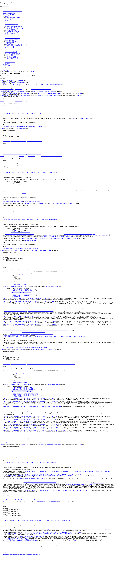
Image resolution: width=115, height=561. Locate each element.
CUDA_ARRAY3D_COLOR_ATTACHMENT (98, 235)
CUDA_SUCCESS (6, 113)
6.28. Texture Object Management (11, 46)
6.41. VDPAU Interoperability (11, 60)
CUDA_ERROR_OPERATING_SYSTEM (66, 265)
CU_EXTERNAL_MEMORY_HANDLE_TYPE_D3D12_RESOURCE (42, 316)
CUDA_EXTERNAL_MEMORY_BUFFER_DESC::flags (97, 186)
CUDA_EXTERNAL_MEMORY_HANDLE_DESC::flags (42, 334)
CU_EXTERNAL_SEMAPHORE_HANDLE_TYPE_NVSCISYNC (42, 419)
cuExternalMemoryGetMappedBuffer (11, 84)
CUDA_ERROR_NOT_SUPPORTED (34, 364)
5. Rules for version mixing (8, 15)
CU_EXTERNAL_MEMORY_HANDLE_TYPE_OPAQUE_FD (21, 289)
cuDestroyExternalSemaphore (9, 82)
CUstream (80, 93)
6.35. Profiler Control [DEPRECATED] (12, 54)
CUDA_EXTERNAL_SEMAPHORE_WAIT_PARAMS (48, 95)
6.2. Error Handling (9, 18)
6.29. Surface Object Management (11, 47)
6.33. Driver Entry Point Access (11, 52)
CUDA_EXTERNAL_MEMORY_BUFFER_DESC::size (66, 186)
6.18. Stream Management (10, 35)
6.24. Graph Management (10, 42)
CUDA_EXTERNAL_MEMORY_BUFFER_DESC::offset (17, 186)
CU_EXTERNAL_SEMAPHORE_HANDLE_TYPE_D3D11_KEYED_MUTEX (24, 392)
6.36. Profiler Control (9, 55)
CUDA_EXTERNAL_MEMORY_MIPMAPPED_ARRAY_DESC (62, 86)
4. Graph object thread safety (8, 14)
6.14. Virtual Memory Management (12, 31)
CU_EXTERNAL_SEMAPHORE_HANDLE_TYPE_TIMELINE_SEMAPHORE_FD (25, 394)
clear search (3, 6)
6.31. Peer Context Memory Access (12, 49)
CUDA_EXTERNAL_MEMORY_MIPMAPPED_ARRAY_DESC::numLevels (56, 236)
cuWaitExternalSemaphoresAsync (10, 95)
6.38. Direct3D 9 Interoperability (12, 57)
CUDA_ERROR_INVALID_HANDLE (34, 113)
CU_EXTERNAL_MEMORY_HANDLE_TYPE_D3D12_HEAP (21, 292)
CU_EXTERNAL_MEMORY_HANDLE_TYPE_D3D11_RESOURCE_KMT (23, 294)
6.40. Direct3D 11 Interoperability (12, 59)
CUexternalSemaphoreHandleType (18, 373)
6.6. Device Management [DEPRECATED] (13, 22)
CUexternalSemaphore (20, 82)
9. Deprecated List (6, 65)
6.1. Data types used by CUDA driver (12, 17)
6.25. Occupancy (8, 43)
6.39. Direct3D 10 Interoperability (12, 58)
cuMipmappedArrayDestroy (83, 118)
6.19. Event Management (10, 37)
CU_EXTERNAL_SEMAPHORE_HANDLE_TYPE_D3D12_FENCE (22, 390)
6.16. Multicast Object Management (12, 33)
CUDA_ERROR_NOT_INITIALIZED (18, 113)
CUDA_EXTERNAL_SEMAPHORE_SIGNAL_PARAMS (49, 93)
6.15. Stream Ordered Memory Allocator (13, 32)
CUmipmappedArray (27, 86)
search (7, 6)
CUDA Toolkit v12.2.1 (4, 7)
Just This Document (12, 4)
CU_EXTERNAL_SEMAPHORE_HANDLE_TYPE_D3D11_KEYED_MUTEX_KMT (25, 393)
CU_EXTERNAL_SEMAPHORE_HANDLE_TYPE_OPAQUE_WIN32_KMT (23, 389)
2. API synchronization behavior (9, 12)
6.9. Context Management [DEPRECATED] (13, 26)
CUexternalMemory (19, 80)
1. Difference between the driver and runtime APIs (12, 11)
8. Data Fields (5, 64)
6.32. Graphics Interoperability (11, 51)
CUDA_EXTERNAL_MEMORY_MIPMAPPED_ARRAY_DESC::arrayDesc (79, 234)
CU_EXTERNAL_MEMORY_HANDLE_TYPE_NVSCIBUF (32, 238)
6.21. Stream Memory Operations (11, 39)
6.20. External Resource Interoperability (12, 38)
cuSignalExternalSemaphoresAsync (11, 93)
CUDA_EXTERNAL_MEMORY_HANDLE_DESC (41, 89)
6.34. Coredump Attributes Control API (12, 53)
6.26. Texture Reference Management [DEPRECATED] (16, 44)
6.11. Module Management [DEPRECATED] (14, 28)
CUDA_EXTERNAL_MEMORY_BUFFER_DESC (51, 84)
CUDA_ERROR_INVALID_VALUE (34, 172)
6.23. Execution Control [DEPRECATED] (13, 41)
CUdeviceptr (21, 84)
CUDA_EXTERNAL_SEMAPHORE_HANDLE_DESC (43, 91)
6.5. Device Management (10, 21)
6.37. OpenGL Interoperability (11, 56)
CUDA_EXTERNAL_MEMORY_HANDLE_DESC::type (16, 286)
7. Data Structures (7, 63)
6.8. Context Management (10, 25)
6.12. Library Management (10, 29)
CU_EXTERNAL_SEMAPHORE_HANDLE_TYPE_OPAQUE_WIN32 (23, 388)
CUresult (2, 80)
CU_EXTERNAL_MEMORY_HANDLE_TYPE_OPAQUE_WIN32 (22, 290)
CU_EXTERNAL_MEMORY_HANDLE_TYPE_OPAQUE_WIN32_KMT (23, 291)
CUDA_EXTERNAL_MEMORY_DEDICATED (20, 334)
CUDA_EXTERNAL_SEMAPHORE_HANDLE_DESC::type (17, 384)
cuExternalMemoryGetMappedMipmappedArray (13, 86)
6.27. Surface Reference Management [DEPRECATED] (16, 45)
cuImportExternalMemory (9, 89)
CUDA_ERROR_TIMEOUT (64, 520)
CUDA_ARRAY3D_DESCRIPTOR (17, 230)
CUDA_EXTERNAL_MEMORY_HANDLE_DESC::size (33, 332)
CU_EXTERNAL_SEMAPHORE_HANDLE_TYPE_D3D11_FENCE (22, 391)
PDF (9, 71)
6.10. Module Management (10, 27)
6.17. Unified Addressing (10, 34)
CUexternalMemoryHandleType (18, 274)
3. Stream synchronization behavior (9, 13)
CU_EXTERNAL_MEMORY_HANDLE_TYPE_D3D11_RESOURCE (22, 293)
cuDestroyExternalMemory (9, 80)
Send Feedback (31, 71)
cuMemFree (74, 118)
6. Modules (6, 16)
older (15, 71)
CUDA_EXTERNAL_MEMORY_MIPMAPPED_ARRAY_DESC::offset (19, 234)
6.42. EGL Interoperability (10, 62)
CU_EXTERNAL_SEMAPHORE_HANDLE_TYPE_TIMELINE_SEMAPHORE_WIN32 (25, 395)
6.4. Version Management (10, 20)
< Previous (2, 70)
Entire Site (5, 4)
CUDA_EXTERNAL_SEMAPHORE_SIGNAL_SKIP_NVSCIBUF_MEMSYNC (19, 330)
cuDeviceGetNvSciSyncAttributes (97, 483)
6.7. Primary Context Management (11, 24)
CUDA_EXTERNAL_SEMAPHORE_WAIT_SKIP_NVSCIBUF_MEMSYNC (52, 330)
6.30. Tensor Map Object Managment (12, 48)
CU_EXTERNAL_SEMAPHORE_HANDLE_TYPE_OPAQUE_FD (22, 387)
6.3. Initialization (8, 19)
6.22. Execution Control (9, 40)
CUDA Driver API (4, 9)
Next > (6, 70)
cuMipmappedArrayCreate (49, 235)
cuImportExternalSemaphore (9, 91)
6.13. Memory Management (10, 30)
